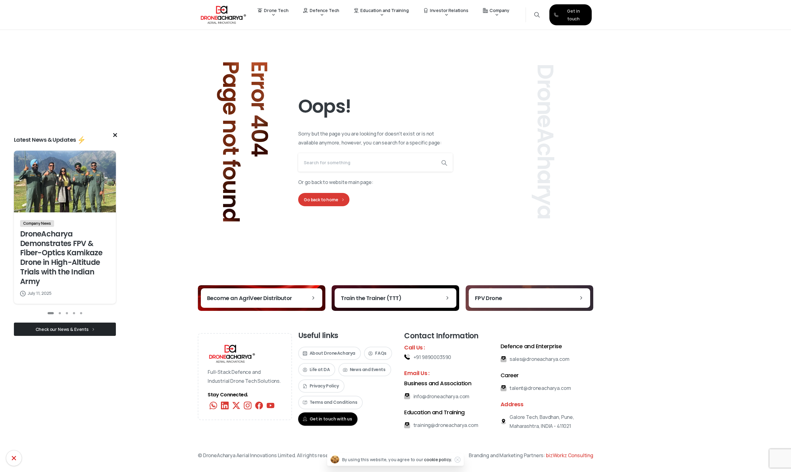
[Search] (444, 162)
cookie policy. (438, 459)
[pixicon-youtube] (270, 405)
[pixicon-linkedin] (225, 405)
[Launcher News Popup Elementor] (14, 458)
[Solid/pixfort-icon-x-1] (236, 405)
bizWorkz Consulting (569, 455)
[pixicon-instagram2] (247, 405)
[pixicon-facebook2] (259, 405)
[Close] (458, 460)
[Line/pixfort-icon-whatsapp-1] (213, 405)
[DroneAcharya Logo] (232, 354)
